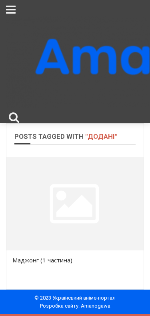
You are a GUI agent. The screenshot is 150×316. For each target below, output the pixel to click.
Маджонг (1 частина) (42, 260)
